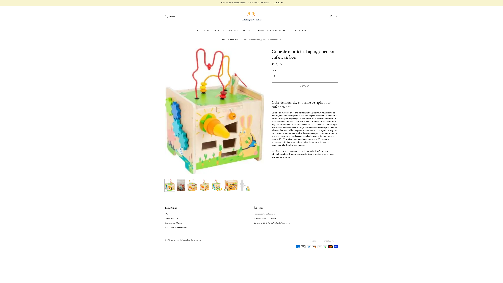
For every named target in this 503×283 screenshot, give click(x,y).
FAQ (166, 214)
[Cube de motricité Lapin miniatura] (170, 185)
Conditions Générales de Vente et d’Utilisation (272, 223)
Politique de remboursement (176, 227)
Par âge (218, 31)
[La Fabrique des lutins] (251, 16)
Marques (247, 31)
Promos (299, 31)
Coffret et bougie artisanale (273, 31)
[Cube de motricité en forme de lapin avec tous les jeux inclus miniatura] (192, 185)
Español (314, 241)
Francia (328, 241)
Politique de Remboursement (265, 218)
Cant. (274, 70)
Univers (232, 31)
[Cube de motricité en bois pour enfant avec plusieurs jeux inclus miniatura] (245, 185)
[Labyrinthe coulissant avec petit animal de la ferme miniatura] (231, 185)
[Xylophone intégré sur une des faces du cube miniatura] (217, 185)
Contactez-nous (171, 218)
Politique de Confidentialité (264, 214)
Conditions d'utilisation (174, 223)
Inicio (224, 40)
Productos (234, 40)
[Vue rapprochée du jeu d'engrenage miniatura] (204, 185)
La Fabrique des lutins (178, 240)
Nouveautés (203, 31)
